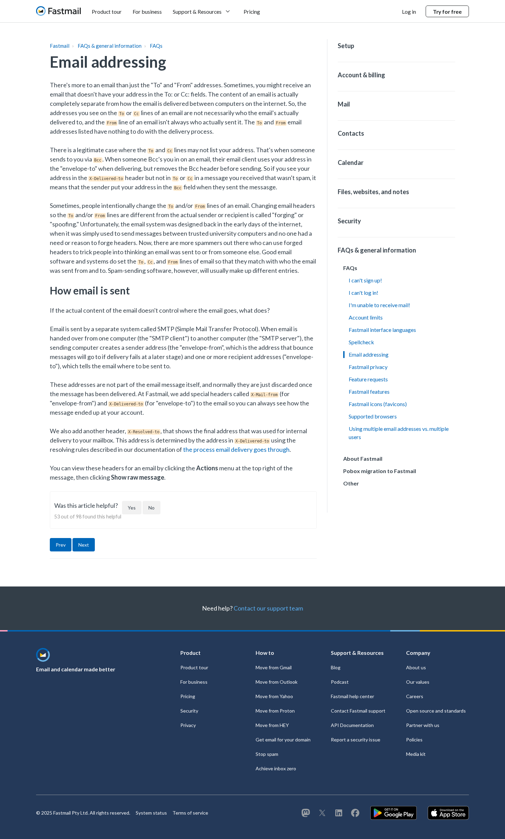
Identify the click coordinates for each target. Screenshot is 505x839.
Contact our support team (268, 608)
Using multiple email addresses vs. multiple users (399, 432)
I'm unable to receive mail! (379, 305)
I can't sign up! (365, 280)
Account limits (366, 317)
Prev (61, 545)
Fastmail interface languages (382, 329)
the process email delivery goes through (236, 449)
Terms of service (190, 813)
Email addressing (369, 354)
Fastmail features (369, 391)
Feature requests (368, 379)
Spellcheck (361, 342)
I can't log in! (363, 292)
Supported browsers (373, 416)
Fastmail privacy (368, 366)
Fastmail (59, 46)
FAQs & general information (110, 46)
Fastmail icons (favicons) (378, 404)
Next (83, 545)
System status (151, 813)
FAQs (156, 46)
